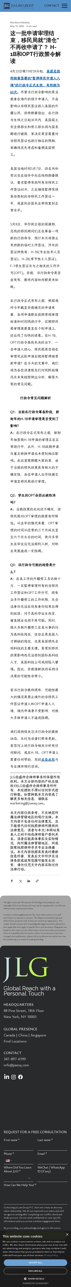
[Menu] (65, 6)
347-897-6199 (15, 1059)
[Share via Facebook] (11, 881)
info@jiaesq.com (16, 1065)
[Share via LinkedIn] (28, 881)
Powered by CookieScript (35, 1283)
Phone (9, 1154)
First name (12, 1140)
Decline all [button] (35, 1270)
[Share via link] (37, 881)
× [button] (67, 1234)
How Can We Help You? (20, 1185)
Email (42, 1154)
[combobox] (19, 1178)
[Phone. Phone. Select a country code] (9, 1160)
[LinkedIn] (7, 1077)
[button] (35, 1279)
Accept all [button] (35, 1262)
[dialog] (35, 1259)
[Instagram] (14, 1077)
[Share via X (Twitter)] (20, 881)
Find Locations (15, 1041)
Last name (45, 1140)
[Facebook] (20, 1077)
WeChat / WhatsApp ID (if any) (51, 1169)
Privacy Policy (51, 1255)
